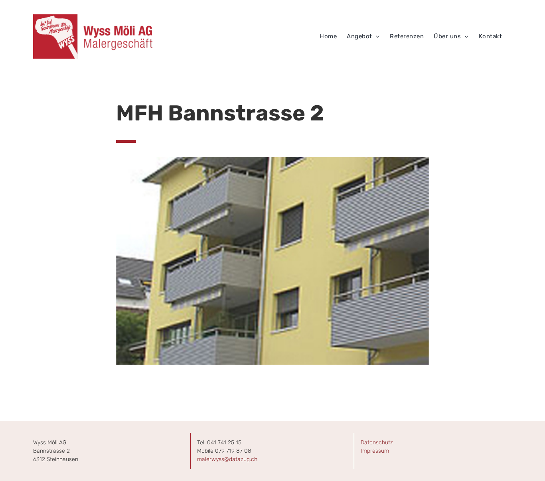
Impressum (375, 450)
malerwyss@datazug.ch (227, 459)
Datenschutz (377, 442)
